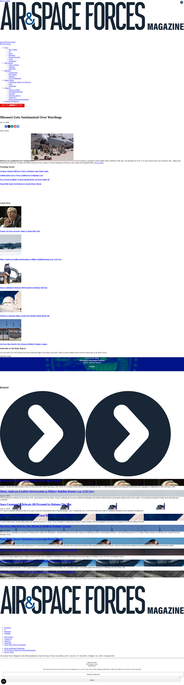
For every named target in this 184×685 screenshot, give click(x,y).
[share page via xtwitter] (9, 127)
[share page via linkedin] (12, 127)
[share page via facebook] (6, 127)
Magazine (7, 71)
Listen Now (92, 370)
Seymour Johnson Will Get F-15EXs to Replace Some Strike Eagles (36, 561)
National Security (14, 57)
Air (10, 51)
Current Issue (13, 72)
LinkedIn (7, 633)
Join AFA (3, 42)
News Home (13, 49)
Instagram (7, 631)
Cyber (11, 59)
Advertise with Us (15, 96)
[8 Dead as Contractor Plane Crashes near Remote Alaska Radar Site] (10, 312)
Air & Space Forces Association (15, 645)
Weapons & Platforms (11, 101)
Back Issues (13, 74)
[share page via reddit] (15, 127)
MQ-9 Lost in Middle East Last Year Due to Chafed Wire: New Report (38, 550)
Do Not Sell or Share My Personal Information (20, 650)
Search (13, 42)
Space (11, 53)
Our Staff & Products (16, 92)
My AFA (3, 44)
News (6, 48)
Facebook (7, 628)
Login (8, 42)
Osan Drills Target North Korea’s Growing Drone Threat (31, 539)
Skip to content (5, 1)
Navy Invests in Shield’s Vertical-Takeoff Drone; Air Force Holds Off (37, 572)
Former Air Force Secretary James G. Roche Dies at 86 (20, 231)
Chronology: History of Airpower (20, 82)
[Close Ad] (180, 677)
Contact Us (12, 97)
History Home (9, 80)
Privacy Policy (9, 652)
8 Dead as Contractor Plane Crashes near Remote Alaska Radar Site (25, 316)
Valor (10, 84)
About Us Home (14, 90)
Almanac (12, 76)
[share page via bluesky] (18, 127)
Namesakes (12, 86)
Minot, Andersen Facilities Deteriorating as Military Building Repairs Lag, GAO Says (31, 259)
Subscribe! (12, 69)
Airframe (12, 67)
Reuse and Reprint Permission (19, 99)
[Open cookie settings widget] (3, 681)
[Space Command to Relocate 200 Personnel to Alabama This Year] (10, 283)
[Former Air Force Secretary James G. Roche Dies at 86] (10, 227)
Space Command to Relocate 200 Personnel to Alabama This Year (23, 288)
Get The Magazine (15, 78)
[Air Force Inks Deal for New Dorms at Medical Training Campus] (10, 340)
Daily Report (8, 63)
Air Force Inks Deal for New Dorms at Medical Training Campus (23, 344)
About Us (7, 88)
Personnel (12, 55)
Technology (13, 61)
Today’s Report (14, 65)
